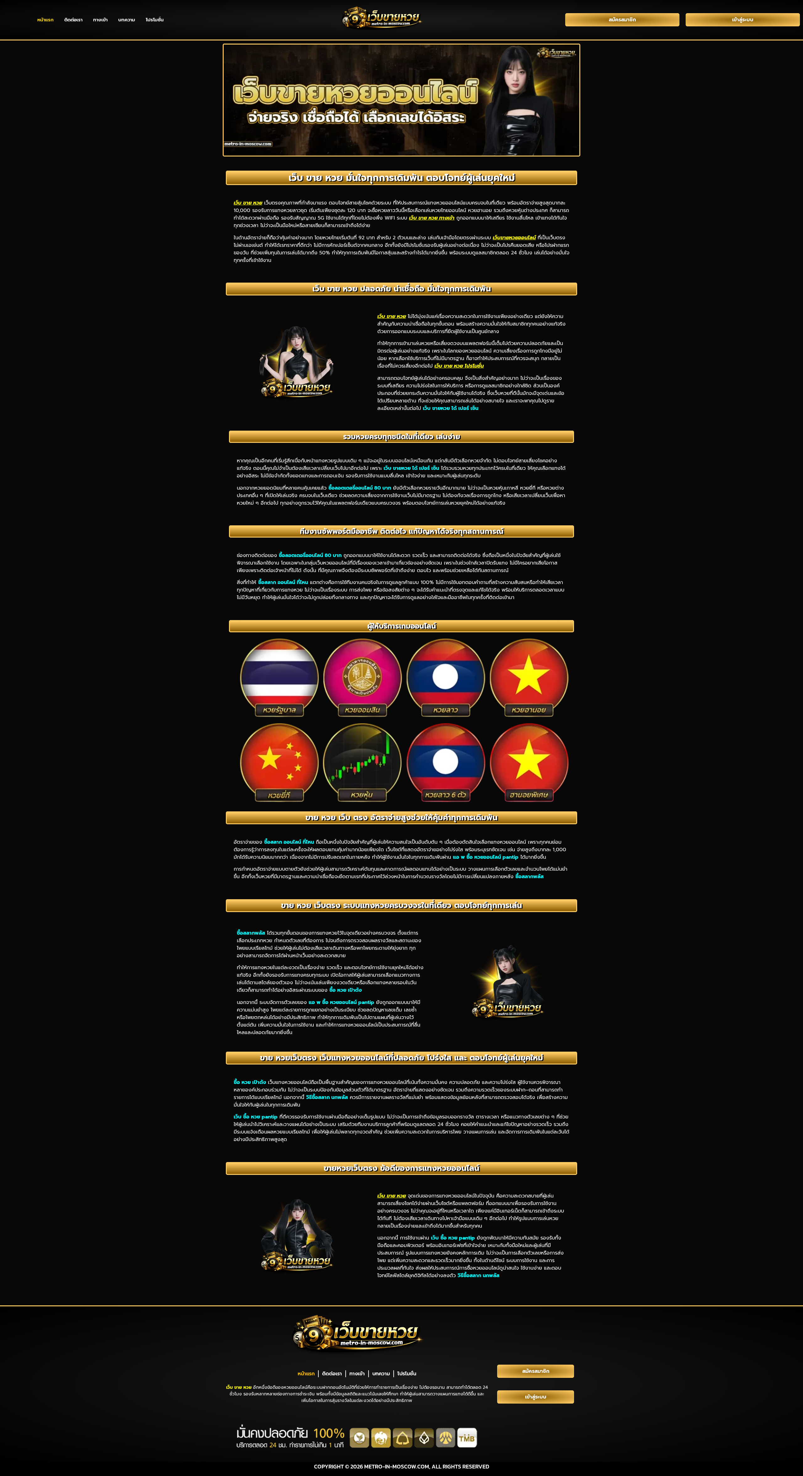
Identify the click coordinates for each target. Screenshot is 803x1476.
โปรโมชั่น (155, 20)
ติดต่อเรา (73, 20)
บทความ (126, 20)
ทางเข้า (100, 20)
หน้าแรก (45, 20)
